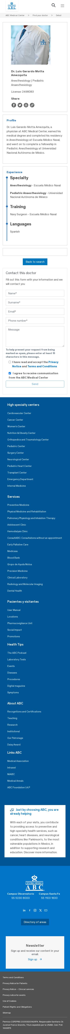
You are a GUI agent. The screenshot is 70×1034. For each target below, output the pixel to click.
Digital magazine (16, 685)
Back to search (35, 261)
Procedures (13, 679)
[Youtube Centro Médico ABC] (45, 910)
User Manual (13, 610)
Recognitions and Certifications (24, 711)
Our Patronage (15, 738)
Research (12, 724)
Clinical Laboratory (17, 577)
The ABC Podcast (16, 652)
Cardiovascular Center (19, 413)
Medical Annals (15, 780)
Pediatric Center (16, 446)
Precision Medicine (17, 571)
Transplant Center (17, 472)
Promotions (13, 636)
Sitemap (7, 1013)
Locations (12, 616)
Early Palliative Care (17, 544)
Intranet (11, 767)
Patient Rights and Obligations (17, 1007)
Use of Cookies (9, 1001)
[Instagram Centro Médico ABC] (35, 910)
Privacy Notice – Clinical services (18, 989)
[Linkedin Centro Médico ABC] (25, 910)
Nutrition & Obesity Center (21, 433)
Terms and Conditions (42, 366)
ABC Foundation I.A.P (18, 787)
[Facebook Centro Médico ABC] (30, 910)
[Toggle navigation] (62, 6)
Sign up (33, 959)
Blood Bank (13, 557)
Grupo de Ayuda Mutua (19, 564)
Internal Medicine (16, 485)
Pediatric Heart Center (19, 466)
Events (11, 666)
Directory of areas (35, 922)
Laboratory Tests (16, 659)
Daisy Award (13, 744)
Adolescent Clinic (16, 524)
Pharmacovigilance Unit (19, 623)
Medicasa (12, 551)
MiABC (11, 774)
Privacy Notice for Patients (15, 983)
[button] (53, 6)
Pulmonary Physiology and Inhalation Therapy (31, 518)
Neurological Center (18, 459)
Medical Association (18, 761)
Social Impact (14, 629)
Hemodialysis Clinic (17, 531)
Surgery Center (15, 452)
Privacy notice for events (14, 995)
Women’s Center (16, 426)
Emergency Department (20, 479)
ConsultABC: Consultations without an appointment (34, 537)
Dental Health (14, 590)
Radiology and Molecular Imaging (25, 584)
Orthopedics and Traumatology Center (28, 439)
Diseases (12, 672)
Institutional (13, 731)
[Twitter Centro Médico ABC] (41, 910)
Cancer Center (15, 419)
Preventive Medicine (18, 504)
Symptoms (13, 692)
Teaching (12, 718)
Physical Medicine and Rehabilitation (26, 511)
